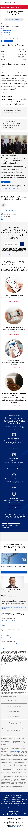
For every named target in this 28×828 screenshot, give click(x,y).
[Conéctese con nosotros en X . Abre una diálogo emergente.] (20, 814)
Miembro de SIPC (17, 751)
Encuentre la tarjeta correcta (14, 448)
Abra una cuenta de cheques (14, 469)
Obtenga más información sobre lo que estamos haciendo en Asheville (13, 608)
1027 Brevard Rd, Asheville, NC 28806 (9, 643)
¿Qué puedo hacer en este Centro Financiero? (10, 92)
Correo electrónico (7, 219)
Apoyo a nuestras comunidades (12, 19)
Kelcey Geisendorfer (7, 210)
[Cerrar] (25, 818)
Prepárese (14, 487)
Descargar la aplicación (14, 507)
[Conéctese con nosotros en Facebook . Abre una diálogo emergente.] (3, 814)
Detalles (3, 625)
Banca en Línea (5, 527)
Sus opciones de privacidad (6, 803)
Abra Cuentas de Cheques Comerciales (10, 525)
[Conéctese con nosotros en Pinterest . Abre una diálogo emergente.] (16, 814)
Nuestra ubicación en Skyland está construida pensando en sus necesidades (14, 110)
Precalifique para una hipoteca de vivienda (11, 523)
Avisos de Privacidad (15, 826)
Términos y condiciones (14, 254)
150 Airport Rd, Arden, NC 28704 (8, 620)
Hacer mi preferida (7, 34)
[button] (2, 2)
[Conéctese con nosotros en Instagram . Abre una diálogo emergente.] (7, 814)
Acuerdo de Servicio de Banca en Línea (9, 736)
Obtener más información (14, 301)
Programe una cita (6, 41)
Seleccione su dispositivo (12, 244)
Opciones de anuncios (16, 801)
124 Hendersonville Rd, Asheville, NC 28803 (10, 633)
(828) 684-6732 (6, 32)
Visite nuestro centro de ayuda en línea (9, 188)
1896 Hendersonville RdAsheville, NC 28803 (8, 29)
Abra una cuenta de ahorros (8, 520)
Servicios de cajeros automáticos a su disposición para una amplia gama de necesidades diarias (14, 122)
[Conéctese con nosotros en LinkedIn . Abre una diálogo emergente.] (12, 814)
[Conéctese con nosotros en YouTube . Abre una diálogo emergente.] (25, 814)
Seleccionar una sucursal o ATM (9, 7)
